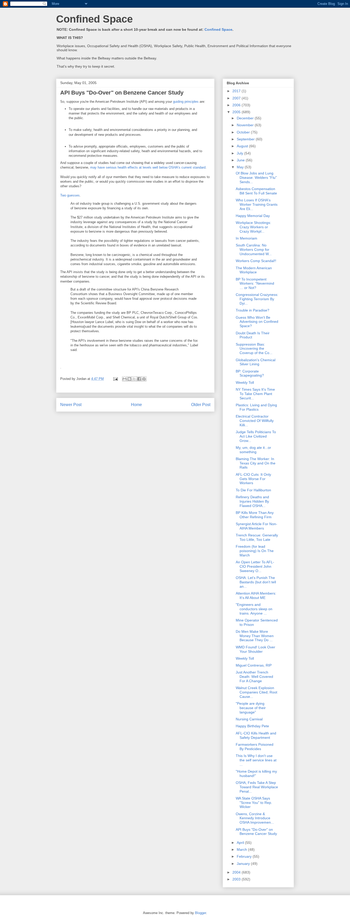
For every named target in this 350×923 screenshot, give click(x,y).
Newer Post (70, 404)
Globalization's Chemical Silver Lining (255, 362)
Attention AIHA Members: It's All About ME (256, 595)
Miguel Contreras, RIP (254, 665)
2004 (237, 872)
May (241, 167)
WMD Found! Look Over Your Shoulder (255, 649)
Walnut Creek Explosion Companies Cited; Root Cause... (256, 692)
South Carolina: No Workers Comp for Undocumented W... (254, 249)
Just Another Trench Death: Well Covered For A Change (254, 676)
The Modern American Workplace (254, 270)
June (241, 160)
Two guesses (70, 195)
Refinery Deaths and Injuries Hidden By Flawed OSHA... (252, 501)
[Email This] (124, 378)
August (243, 146)
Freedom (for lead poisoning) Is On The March (255, 550)
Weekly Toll (245, 382)
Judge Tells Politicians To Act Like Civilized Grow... (256, 436)
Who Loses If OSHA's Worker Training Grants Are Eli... (256, 204)
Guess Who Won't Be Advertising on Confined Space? (257, 321)
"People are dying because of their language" (251, 707)
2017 (237, 91)
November (246, 125)
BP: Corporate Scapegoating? (250, 373)
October (244, 132)
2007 (237, 98)
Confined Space (94, 19)
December (246, 118)
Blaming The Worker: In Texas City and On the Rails (255, 463)
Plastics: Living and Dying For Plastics (256, 407)
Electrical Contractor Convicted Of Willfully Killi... (255, 420)
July (240, 153)
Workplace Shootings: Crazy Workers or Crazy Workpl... (253, 227)
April (241, 843)
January (244, 864)
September (246, 139)
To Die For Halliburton (253, 490)
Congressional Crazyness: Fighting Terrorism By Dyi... (257, 299)
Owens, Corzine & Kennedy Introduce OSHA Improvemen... (255, 818)
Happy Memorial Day (253, 216)
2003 (237, 879)
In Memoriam (246, 238)
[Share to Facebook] (139, 378)
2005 (237, 112)
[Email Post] (115, 379)
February (245, 856)
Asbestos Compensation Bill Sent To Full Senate (256, 191)
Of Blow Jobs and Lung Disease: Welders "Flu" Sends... (256, 177)
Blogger (200, 913)
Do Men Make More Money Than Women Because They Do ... (255, 635)
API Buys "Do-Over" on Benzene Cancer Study (256, 831)
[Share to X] (134, 378)
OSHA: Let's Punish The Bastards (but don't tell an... (256, 582)
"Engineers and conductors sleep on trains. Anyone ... (254, 609)
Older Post (200, 404)
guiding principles (186, 101)
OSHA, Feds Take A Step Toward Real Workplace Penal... (257, 787)
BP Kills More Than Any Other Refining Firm (255, 515)
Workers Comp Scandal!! (256, 261)
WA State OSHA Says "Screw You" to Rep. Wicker (254, 802)
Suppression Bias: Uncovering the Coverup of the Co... (254, 348)
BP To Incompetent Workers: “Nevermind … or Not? (255, 283)
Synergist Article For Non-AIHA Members (256, 526)
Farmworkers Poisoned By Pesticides (254, 746)
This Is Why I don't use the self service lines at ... (256, 760)
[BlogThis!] (129, 378)
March (242, 849)
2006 (237, 105)
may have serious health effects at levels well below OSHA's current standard (147, 167)
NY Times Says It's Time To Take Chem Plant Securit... (255, 393)
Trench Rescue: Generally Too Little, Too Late (257, 537)
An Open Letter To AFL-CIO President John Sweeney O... (255, 566)
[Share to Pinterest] (144, 378)
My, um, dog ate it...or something (253, 449)
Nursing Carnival (249, 719)
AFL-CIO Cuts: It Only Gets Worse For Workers (253, 478)
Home (136, 404)
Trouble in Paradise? (252, 310)
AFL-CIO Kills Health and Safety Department (256, 735)
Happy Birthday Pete (252, 726)
